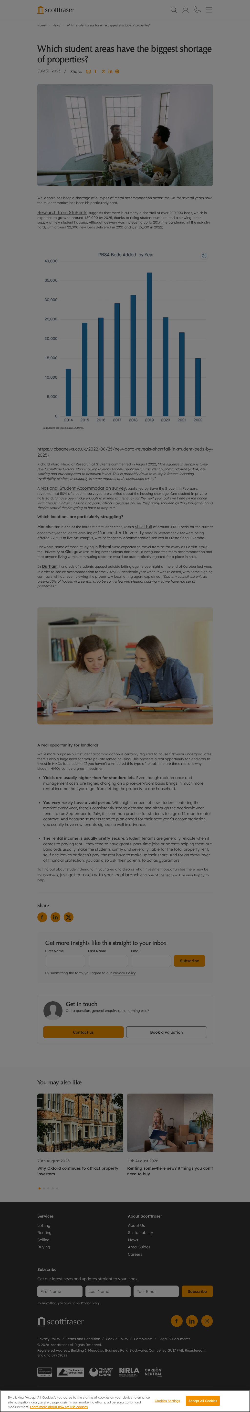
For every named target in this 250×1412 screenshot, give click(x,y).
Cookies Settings (167, 1400)
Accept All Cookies (202, 1400)
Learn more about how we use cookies (59, 1407)
